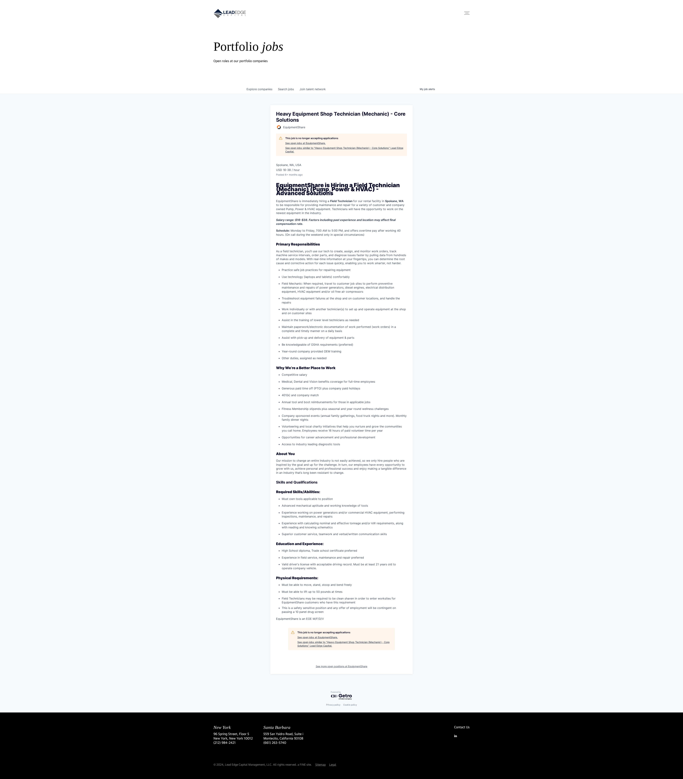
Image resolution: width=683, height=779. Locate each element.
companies (259, 89)
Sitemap (320, 764)
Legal (332, 764)
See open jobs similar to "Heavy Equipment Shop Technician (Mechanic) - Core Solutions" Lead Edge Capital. (344, 149)
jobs (286, 89)
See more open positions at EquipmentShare (341, 666)
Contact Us (462, 727)
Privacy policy (333, 704)
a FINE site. (305, 764)
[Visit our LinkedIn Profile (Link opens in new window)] (462, 736)
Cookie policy (350, 704)
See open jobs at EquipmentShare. (305, 143)
